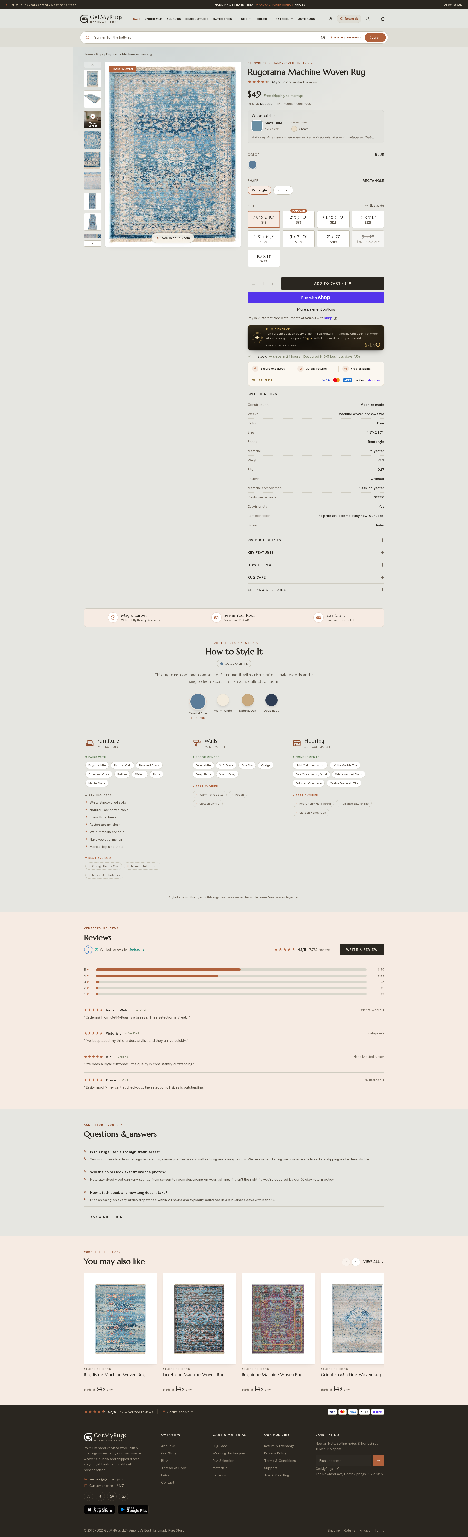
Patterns (219, 1475)
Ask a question (106, 1217)
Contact (167, 1482)
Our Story (169, 1453)
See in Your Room (176, 238)
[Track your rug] (330, 19)
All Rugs (174, 19)
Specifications (262, 394)
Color (262, 19)
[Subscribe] (378, 1460)
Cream (304, 129)
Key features (260, 552)
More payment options (316, 309)
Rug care (257, 577)
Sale (136, 19)
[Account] (367, 19)
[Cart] (383, 19)
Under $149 (153, 19)
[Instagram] (88, 1496)
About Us (168, 1445)
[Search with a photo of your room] (323, 37)
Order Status (453, 4)
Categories (222, 19)
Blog (164, 1460)
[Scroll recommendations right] (356, 1262)
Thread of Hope (174, 1467)
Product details (264, 540)
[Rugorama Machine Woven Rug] (92, 78)
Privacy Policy (275, 1453)
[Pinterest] (112, 1496)
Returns (349, 1530)
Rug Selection (223, 1460)
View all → (373, 1261)
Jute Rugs (306, 19)
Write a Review (362, 949)
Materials (220, 1467)
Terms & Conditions (280, 1460)
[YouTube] (123, 1496)
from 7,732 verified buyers (260, 5)
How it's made (262, 565)
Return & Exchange (279, 1445)
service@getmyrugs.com (108, 1479)
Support (270, 1467)
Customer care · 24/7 (106, 1485)
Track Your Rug (276, 1475)
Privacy (365, 1530)
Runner (283, 190)
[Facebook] (100, 1496)
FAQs (165, 1475)
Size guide (376, 206)
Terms (379, 1530)
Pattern (282, 19)
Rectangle (259, 190)
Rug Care (220, 1445)
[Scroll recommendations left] (346, 1262)
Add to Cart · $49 (332, 283)
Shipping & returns (267, 590)
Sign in (309, 338)
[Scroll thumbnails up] (92, 65)
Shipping (333, 1530)
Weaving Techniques (229, 1453)
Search (375, 38)
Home (88, 54)
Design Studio (197, 19)
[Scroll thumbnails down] (92, 243)
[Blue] (252, 164)
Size (244, 19)
